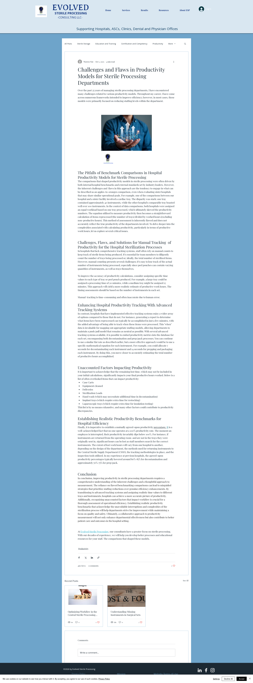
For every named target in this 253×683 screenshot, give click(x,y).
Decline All (228, 678)
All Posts (68, 43)
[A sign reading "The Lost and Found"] (127, 596)
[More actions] (173, 61)
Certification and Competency (134, 43)
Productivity (158, 43)
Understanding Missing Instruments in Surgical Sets (125, 613)
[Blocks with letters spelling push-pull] (84, 596)
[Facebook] (206, 670)
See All (185, 580)
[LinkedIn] (199, 670)
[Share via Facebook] (79, 557)
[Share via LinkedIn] (92, 557)
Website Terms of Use (166, 674)
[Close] (249, 679)
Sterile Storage (83, 43)
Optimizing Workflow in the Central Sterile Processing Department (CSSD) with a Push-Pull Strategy (82, 613)
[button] (185, 44)
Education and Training (105, 43)
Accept (241, 678)
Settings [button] (216, 678)
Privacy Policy (78, 673)
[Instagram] (212, 670)
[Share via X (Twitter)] (85, 557)
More (170, 43)
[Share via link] (98, 557)
